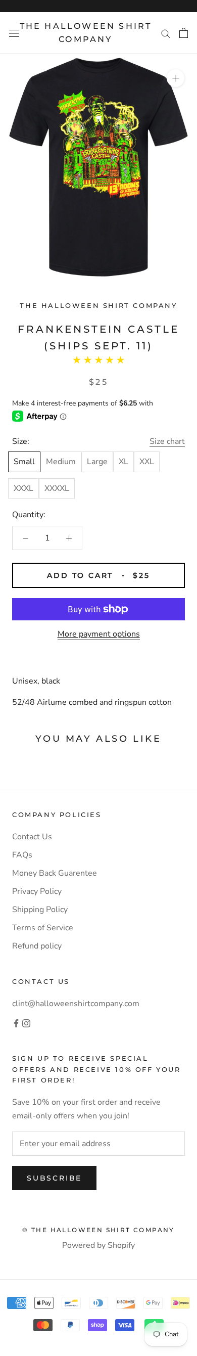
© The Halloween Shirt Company (98, 1230)
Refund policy (37, 946)
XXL (146, 461)
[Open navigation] (14, 33)
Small (24, 461)
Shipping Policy (40, 909)
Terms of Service (42, 927)
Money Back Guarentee (54, 873)
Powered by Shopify (98, 1245)
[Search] (165, 33)
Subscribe (54, 1178)
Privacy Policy (37, 891)
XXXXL (56, 488)
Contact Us (32, 836)
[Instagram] (26, 1022)
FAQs (22, 855)
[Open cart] (183, 33)
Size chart (167, 441)
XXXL (23, 488)
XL (123, 461)
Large (97, 461)
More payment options (99, 634)
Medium (61, 461)
